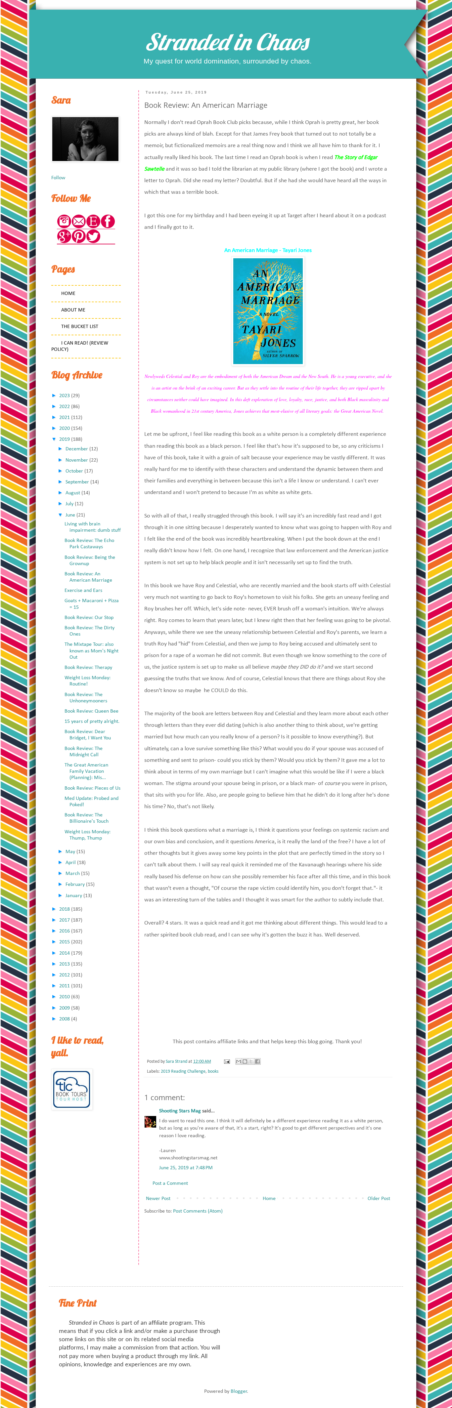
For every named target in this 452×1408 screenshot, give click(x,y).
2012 (64, 975)
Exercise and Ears (83, 590)
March (73, 873)
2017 (64, 920)
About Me (73, 310)
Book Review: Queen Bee (91, 711)
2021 (64, 417)
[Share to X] (251, 1061)
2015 (64, 942)
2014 (64, 953)
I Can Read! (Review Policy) (79, 346)
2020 (64, 428)
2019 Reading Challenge (183, 1071)
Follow (58, 178)
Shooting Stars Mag (180, 1111)
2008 (64, 1019)
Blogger (239, 1391)
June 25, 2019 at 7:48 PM (186, 1168)
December (77, 449)
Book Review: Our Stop (89, 617)
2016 (64, 931)
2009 (64, 1008)
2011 (64, 986)
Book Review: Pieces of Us (92, 788)
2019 (64, 439)
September (77, 482)
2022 (64, 406)
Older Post (379, 1198)
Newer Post (158, 1198)
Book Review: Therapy (88, 667)
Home (269, 1198)
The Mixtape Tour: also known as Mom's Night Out (91, 651)
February (75, 884)
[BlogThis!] (245, 1061)
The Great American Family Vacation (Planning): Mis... (86, 771)
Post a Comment (170, 1183)
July (69, 504)
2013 (64, 964)
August (73, 493)
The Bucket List (79, 326)
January (74, 895)
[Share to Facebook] (257, 1061)
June (70, 515)
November (77, 460)
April (71, 862)
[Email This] (238, 1061)
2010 (64, 997)
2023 (64, 395)
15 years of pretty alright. (92, 721)
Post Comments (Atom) (198, 1211)
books (213, 1071)
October (74, 471)
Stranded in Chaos (226, 41)
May (70, 851)
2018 (64, 909)
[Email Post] (226, 1061)
